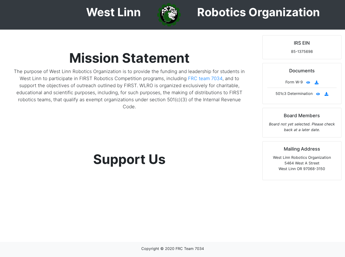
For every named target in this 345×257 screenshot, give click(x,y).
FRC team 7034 (205, 78)
